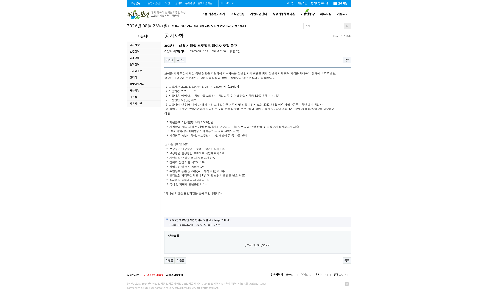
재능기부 (134, 90)
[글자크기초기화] (228, 3)
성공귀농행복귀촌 (284, 14)
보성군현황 (238, 14)
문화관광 (190, 3)
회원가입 (302, 3)
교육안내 (134, 58)
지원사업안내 (258, 14)
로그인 (290, 3)
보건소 (168, 3)
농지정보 (134, 64)
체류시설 (325, 14)
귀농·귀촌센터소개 (213, 14)
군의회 (178, 3)
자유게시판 (136, 103)
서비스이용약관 (174, 275)
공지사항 (134, 45)
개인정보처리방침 (154, 275)
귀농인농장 (308, 14)
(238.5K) (200, 220)
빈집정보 (134, 51)
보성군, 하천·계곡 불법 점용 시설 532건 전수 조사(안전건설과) (209, 26)
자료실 (133, 97)
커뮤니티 (342, 14)
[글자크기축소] (234, 3)
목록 (346, 60)
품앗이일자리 (137, 84)
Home (336, 36)
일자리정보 (136, 71)
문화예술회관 (205, 3)
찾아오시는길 (134, 275)
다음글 (180, 60)
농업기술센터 (155, 3)
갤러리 (133, 77)
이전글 (169, 60)
